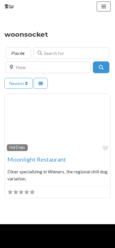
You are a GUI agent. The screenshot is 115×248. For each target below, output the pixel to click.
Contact (71, 242)
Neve (9, 230)
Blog (50, 242)
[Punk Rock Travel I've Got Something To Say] (9, 6)
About (31, 242)
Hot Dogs (17, 147)
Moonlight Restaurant (36, 159)
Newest (17, 83)
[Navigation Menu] (104, 6)
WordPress (53, 230)
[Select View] (41, 83)
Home (11, 242)
